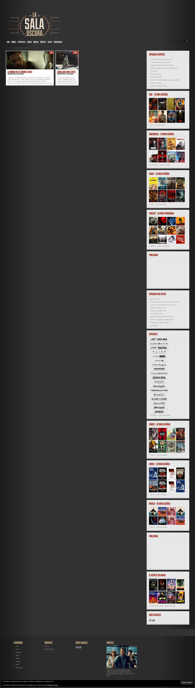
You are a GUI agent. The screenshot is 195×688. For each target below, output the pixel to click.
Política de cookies (52, 685)
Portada (8, 48)
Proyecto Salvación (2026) (158, 86)
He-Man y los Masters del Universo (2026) (163, 305)
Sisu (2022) (153, 71)
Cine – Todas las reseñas (157, 125)
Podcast (43, 42)
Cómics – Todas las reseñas (158, 455)
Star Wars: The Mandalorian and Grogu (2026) (164, 80)
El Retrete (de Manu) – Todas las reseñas (163, 606)
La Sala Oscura (20, 74)
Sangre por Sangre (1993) (158, 311)
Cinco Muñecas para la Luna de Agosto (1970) (164, 302)
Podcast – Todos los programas (160, 246)
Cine (8, 42)
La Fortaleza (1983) (156, 314)
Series (50, 42)
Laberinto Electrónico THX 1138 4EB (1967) (164, 68)
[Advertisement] (169, 273)
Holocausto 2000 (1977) (158, 308)
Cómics (13, 42)
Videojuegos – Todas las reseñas (160, 165)
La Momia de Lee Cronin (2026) (20, 72)
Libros (29, 42)
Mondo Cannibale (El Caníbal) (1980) (161, 319)
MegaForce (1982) (156, 83)
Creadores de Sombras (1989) (159, 322)
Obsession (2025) (155, 74)
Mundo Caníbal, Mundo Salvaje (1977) (162, 316)
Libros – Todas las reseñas (158, 494)
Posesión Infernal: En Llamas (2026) (161, 65)
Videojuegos (58, 42)
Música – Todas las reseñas (158, 527)
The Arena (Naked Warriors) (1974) (161, 59)
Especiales (21, 42)
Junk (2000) (154, 325)
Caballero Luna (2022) (66, 72)
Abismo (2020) (154, 299)
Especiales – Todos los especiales (160, 415)
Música (35, 42)
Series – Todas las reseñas (158, 204)
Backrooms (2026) (156, 77)
